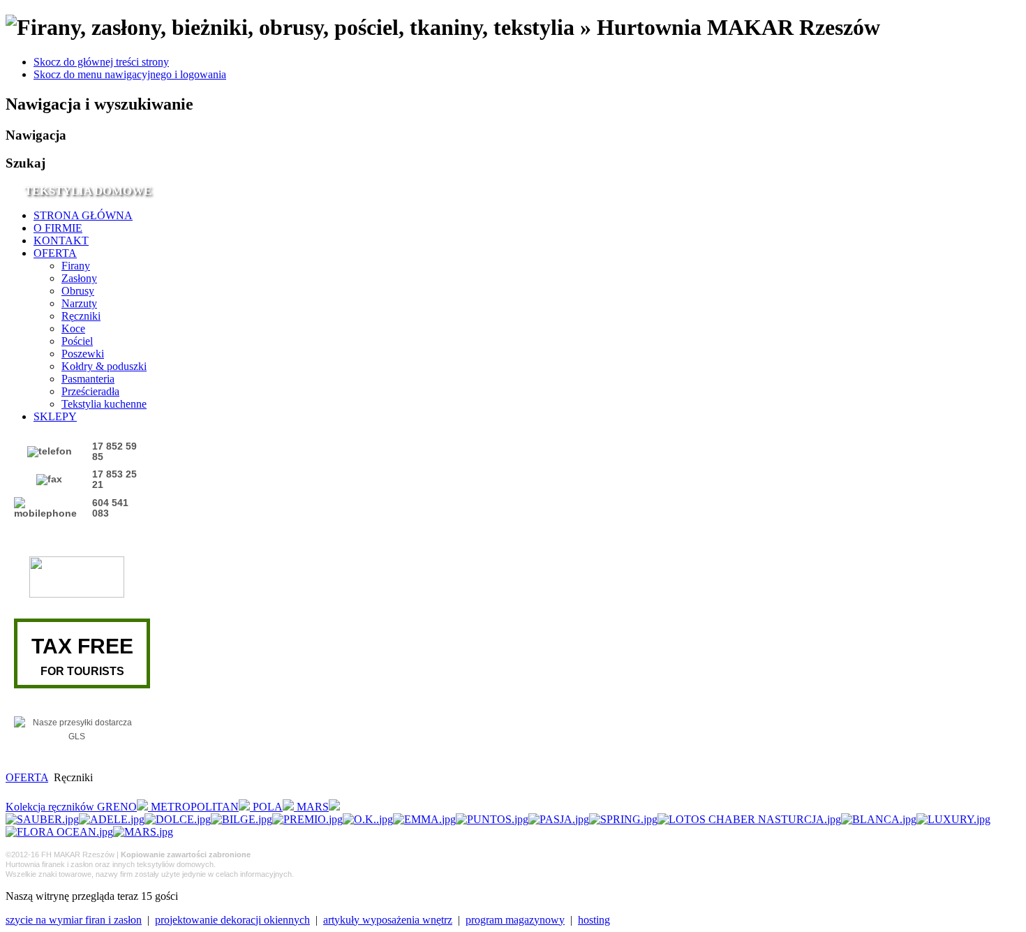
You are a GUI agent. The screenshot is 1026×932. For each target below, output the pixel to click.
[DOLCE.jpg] (177, 819)
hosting (594, 920)
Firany (75, 266)
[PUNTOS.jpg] (492, 819)
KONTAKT (61, 240)
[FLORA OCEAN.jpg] (59, 832)
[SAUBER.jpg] (42, 819)
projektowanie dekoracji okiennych (232, 920)
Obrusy (77, 291)
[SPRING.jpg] (623, 819)
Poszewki (82, 354)
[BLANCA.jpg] (878, 819)
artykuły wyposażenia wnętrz (387, 920)
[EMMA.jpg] (424, 819)
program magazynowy (515, 920)
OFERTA (55, 253)
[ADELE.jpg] (111, 819)
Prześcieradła (90, 391)
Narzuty (79, 303)
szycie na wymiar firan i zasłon (74, 920)
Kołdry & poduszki (104, 366)
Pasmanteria (87, 379)
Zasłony (79, 278)
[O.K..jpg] (368, 819)
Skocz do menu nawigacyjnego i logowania (130, 74)
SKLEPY (55, 416)
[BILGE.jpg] (241, 819)
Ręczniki (81, 316)
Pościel (77, 341)
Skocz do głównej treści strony (101, 62)
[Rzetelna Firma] (76, 595)
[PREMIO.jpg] (307, 819)
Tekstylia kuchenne (104, 404)
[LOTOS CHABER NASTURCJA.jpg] (749, 819)
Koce (73, 328)
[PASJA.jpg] (558, 819)
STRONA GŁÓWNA (83, 215)
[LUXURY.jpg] (953, 819)
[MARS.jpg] (143, 832)
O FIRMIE (58, 228)
